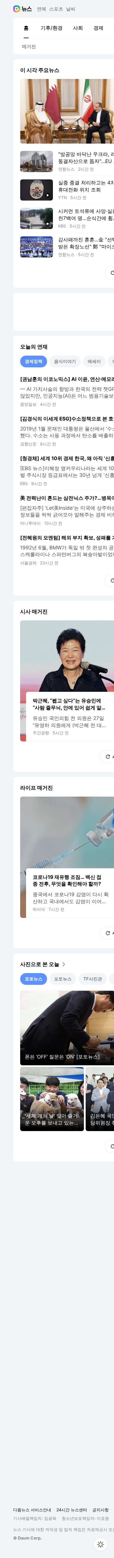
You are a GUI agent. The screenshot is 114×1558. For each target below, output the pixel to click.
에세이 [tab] (94, 361)
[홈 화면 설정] (100, 1544)
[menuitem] (26, 28)
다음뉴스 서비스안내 (32, 1509)
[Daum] (17, 9)
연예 (41, 9)
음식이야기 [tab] (65, 361)
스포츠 (56, 9)
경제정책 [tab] (33, 361)
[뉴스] (27, 9)
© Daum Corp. (27, 1537)
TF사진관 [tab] (92, 979)
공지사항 (100, 1509)
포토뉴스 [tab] (33, 979)
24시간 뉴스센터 (71, 1509)
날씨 (70, 9)
